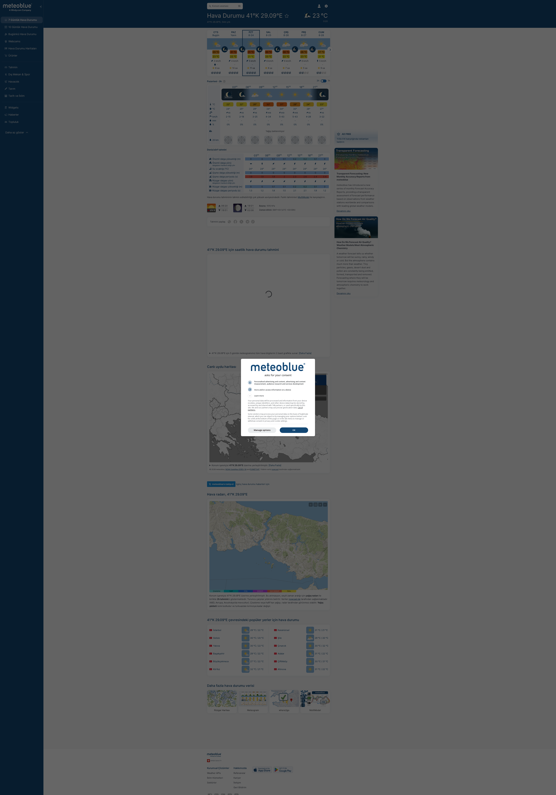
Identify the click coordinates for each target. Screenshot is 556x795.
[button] (278, 396)
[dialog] (278, 397)
